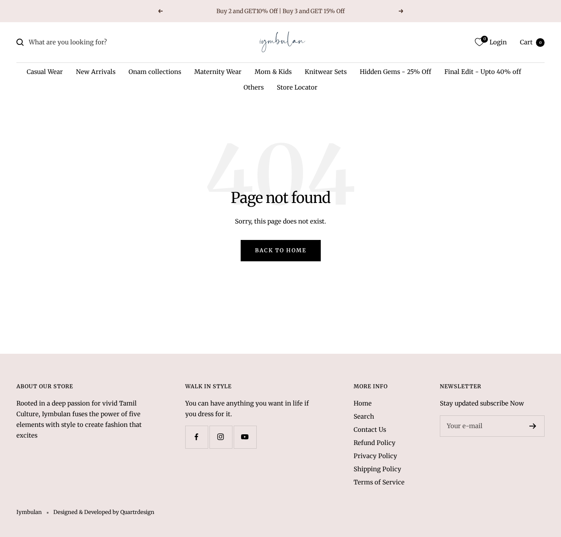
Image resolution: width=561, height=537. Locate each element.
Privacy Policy (375, 456)
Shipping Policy (377, 469)
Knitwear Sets (326, 72)
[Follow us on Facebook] (196, 437)
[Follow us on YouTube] (245, 437)
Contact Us (370, 429)
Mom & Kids (273, 72)
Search (364, 416)
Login (498, 42)
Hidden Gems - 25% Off (395, 72)
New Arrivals (95, 72)
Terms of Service (379, 482)
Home (363, 403)
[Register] (532, 426)
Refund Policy (374, 443)
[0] (479, 42)
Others (254, 87)
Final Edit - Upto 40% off (482, 72)
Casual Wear (45, 72)
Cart (531, 42)
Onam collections (155, 72)
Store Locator (297, 87)
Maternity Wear (217, 72)
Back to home (280, 250)
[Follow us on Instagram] (220, 437)
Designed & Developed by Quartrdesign (103, 512)
